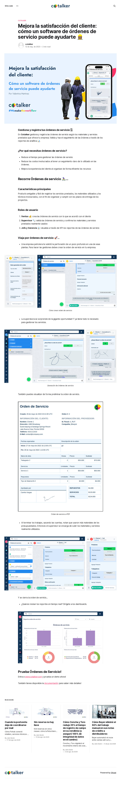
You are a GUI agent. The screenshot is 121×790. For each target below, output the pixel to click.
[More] (17, 6)
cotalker (29, 44)
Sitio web (9, 6)
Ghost (113, 773)
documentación (51, 683)
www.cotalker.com (33, 677)
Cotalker (22, 20)
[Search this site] (114, 6)
